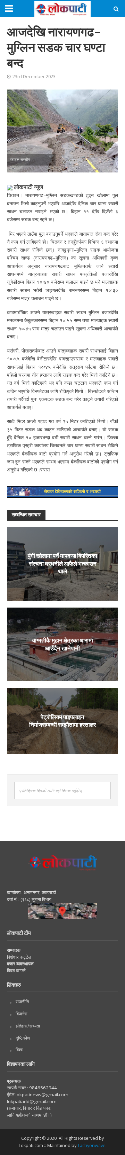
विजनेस (21, 1014)
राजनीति (22, 1001)
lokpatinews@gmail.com (42, 1094)
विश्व (19, 1049)
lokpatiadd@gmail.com (32, 1101)
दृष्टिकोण (23, 1038)
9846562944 (42, 1087)
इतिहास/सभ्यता (28, 1026)
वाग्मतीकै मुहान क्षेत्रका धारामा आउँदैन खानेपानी (62, 644)
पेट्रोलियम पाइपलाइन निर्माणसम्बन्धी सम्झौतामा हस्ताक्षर (62, 720)
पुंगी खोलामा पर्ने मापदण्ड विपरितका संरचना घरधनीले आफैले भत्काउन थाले (62, 563)
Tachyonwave (91, 1145)
